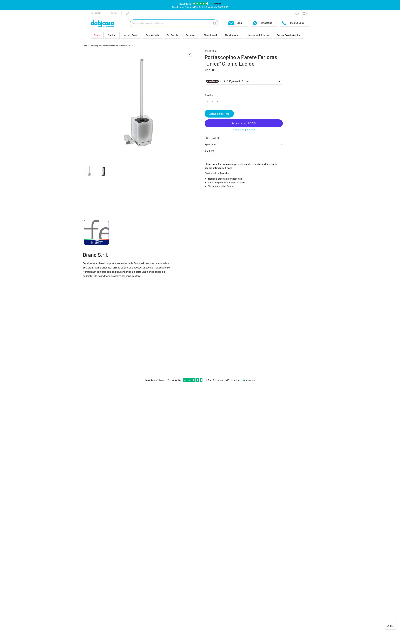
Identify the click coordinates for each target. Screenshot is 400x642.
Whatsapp (266, 22)
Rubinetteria (152, 35)
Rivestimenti (210, 35)
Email (240, 22)
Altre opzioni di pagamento (244, 129)
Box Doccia (172, 35)
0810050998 (297, 22)
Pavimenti (191, 35)
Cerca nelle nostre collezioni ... (149, 23)
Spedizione (210, 144)
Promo (97, 35)
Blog (114, 13)
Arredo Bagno (131, 35)
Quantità (209, 95)
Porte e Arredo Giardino (289, 35)
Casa (85, 46)
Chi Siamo (96, 13)
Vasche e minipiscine (258, 35)
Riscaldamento (232, 35)
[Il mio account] (125, 13)
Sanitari (112, 35)
